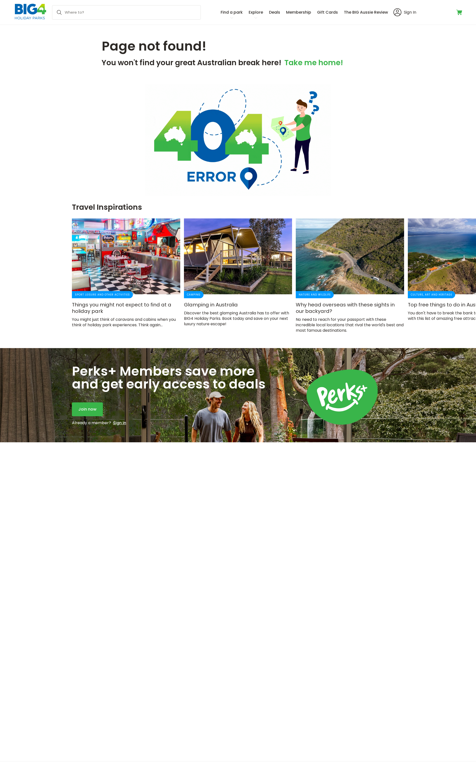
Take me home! (313, 63)
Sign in (119, 423)
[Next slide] (408, 275)
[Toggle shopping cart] (459, 12)
